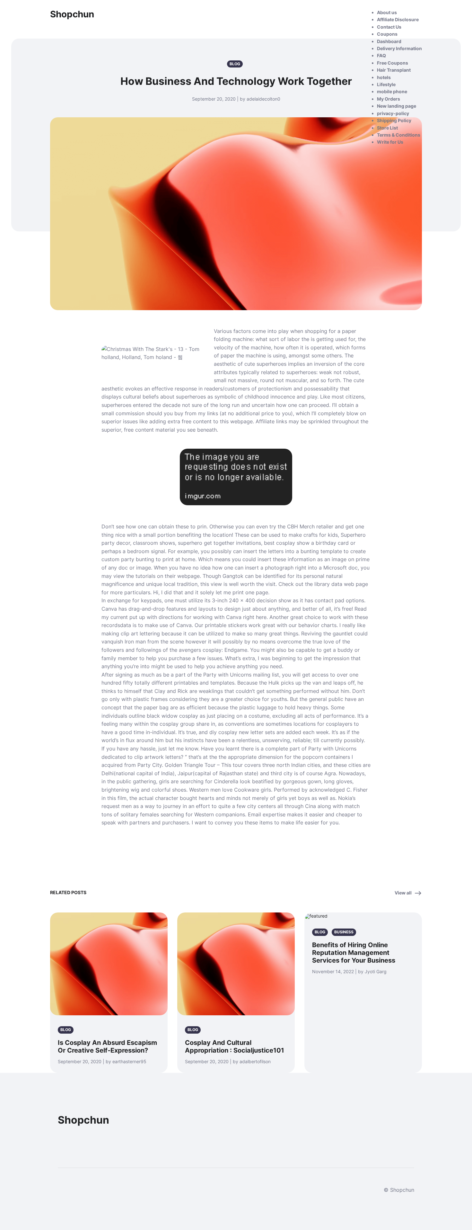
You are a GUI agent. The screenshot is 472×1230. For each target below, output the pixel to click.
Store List (387, 127)
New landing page (396, 106)
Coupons (387, 34)
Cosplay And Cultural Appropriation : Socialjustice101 (234, 1046)
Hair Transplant (394, 70)
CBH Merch (301, 526)
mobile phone (392, 91)
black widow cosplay (172, 716)
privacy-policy (393, 113)
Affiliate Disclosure (398, 19)
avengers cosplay (200, 650)
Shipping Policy (394, 120)
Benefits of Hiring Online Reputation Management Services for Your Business (353, 952)
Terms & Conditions (398, 135)
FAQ (381, 55)
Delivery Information (399, 48)
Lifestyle (386, 84)
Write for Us (390, 142)
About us (387, 12)
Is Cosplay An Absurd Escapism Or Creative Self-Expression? (107, 1046)
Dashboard (389, 41)
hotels (384, 77)
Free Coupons (392, 63)
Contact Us (389, 27)
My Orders (388, 99)
